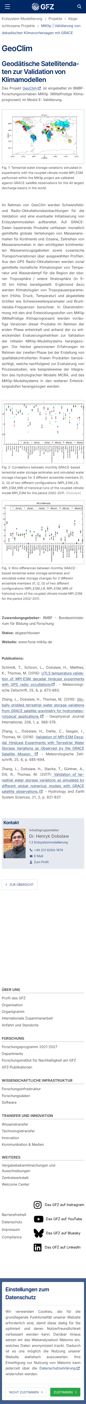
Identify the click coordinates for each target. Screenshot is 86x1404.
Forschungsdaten (16, 1095)
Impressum (11, 1229)
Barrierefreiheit (14, 1214)
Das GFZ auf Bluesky (63, 1233)
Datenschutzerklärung (57, 1368)
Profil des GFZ (14, 998)
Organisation (12, 1005)
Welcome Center (15, 1184)
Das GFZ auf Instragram (64, 1204)
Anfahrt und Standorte (20, 1025)
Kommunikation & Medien (23, 1144)
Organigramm (13, 1011)
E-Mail (38, 856)
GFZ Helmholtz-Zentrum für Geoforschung (43, 6)
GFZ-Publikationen (17, 1067)
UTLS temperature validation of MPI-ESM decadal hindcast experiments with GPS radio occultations (43, 679)
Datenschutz (12, 1222)
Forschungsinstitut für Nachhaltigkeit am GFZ (39, 1060)
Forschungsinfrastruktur (21, 1089)
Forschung (13, 1038)
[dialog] (43, 1341)
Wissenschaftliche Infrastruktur (37, 1080)
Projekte (55, 18)
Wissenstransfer (15, 1124)
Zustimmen (63, 1392)
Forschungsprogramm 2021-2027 (29, 1047)
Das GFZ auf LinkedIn (62, 1247)
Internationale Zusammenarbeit (27, 1018)
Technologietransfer (18, 1131)
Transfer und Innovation (27, 1115)
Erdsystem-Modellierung (22, 18)
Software (9, 1102)
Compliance (12, 1237)
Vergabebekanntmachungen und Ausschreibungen (28, 1168)
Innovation (10, 1138)
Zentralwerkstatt (15, 1177)
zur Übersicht (21, 884)
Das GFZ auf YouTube (64, 1219)
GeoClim (29, 88)
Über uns (11, 989)
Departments (12, 1053)
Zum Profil (41, 862)
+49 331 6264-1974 (48, 850)
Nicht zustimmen (24, 1392)
